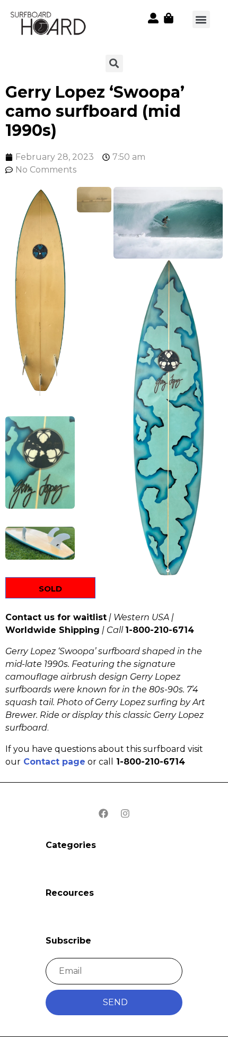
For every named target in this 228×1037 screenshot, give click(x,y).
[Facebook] (103, 813)
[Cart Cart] (168, 18)
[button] (201, 19)
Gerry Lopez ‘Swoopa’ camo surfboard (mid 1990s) (95, 111)
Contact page (54, 762)
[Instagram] (125, 813)
